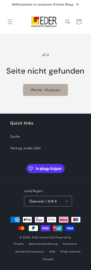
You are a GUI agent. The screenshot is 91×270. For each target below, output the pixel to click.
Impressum (70, 244)
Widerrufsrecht (70, 252)
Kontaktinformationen (29, 252)
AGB (52, 252)
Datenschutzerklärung (43, 244)
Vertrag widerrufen (25, 148)
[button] (10, 21)
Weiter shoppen (45, 90)
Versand (48, 259)
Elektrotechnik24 (43, 237)
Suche (15, 136)
